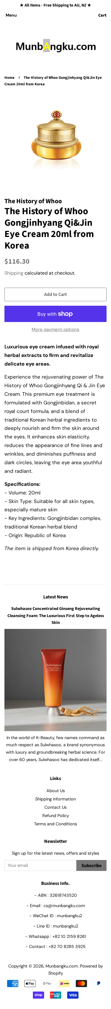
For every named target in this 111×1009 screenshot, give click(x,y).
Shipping (13, 273)
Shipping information (55, 799)
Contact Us (55, 807)
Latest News (55, 597)
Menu (11, 15)
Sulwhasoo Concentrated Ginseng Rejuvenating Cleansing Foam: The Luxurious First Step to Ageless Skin (55, 615)
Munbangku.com (62, 966)
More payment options (55, 329)
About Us (55, 790)
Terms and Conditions (55, 824)
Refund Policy (55, 815)
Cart (102, 15)
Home (9, 77)
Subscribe (91, 865)
